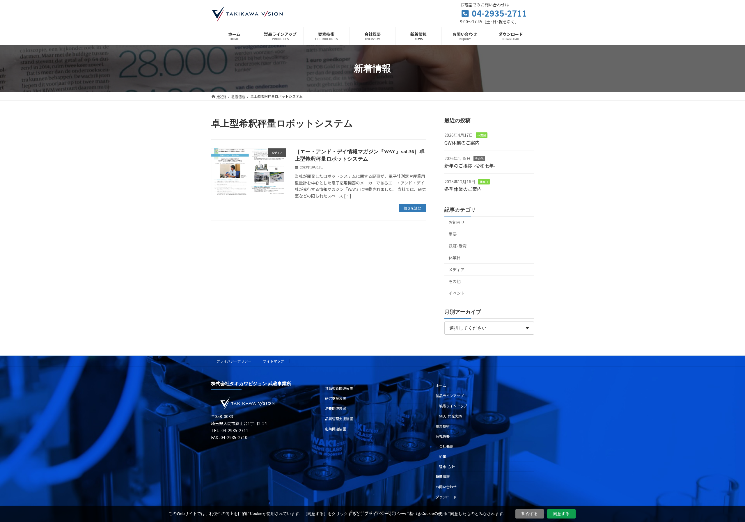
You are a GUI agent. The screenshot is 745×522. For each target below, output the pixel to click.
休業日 (481, 135)
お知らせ (456, 222)
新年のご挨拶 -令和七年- (470, 165)
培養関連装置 (335, 408)
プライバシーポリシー (234, 360)
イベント (456, 293)
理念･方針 (447, 466)
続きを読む (412, 207)
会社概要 (443, 436)
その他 (479, 158)
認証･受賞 (457, 246)
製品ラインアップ (450, 395)
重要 (452, 234)
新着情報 (443, 476)
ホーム (441, 385)
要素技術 (443, 426)
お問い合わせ (446, 486)
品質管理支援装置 (339, 418)
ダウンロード (446, 496)
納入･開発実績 (450, 415)
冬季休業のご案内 (463, 188)
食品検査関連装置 (339, 388)
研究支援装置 (335, 398)
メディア (456, 269)
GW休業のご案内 (462, 142)
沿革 (442, 456)
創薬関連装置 (335, 428)
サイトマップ (273, 360)
